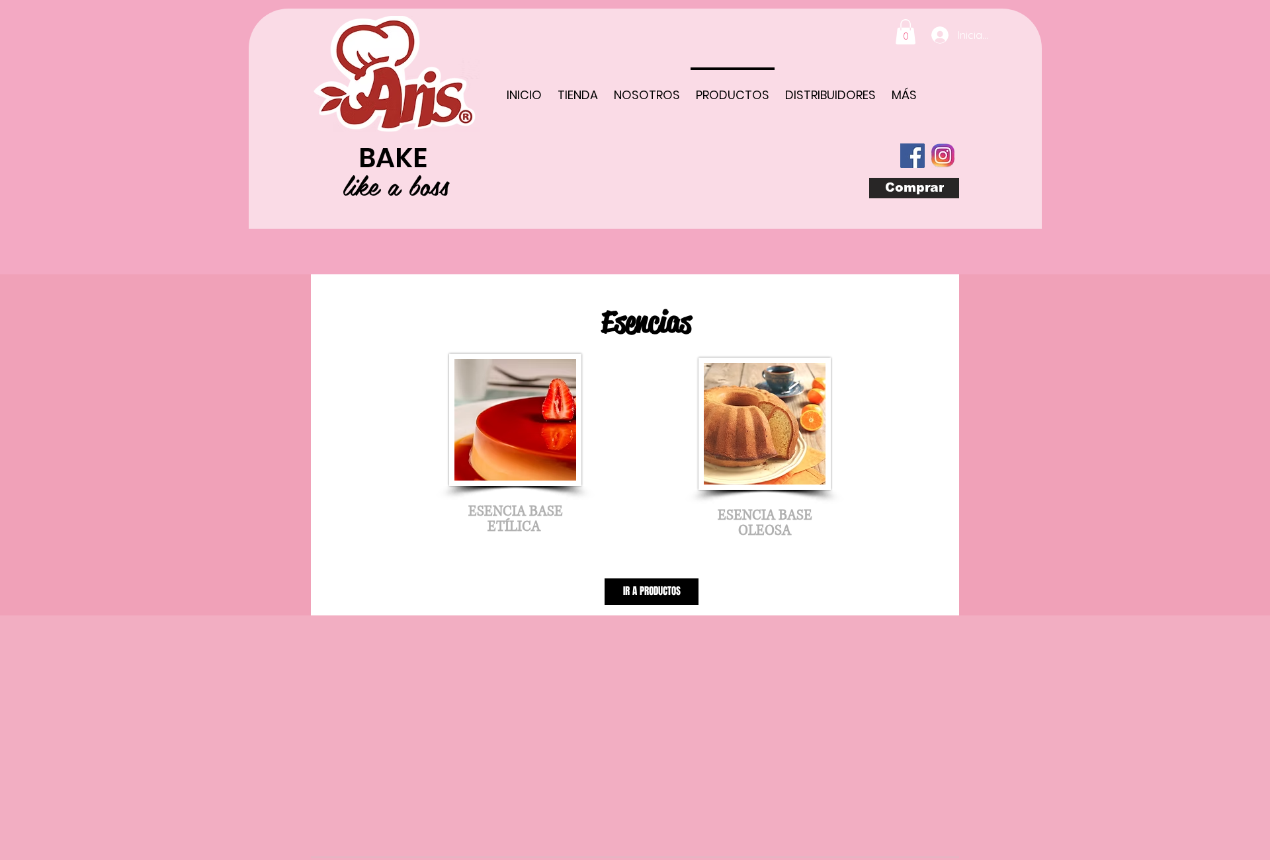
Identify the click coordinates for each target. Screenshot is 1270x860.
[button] (905, 31)
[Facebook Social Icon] (912, 155)
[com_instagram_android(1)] (943, 155)
